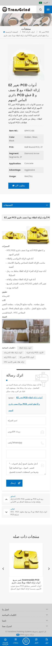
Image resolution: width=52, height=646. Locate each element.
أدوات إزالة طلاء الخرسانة (13, 352)
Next (49, 568)
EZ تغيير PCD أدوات (27, 357)
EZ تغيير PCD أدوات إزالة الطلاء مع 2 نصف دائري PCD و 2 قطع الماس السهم (25, 404)
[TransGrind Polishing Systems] (23, 9)
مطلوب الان (20, 185)
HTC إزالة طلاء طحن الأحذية (14, 362)
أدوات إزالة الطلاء (25, 348)
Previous (3, 568)
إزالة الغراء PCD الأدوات (34, 352)
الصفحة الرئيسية (11, 32)
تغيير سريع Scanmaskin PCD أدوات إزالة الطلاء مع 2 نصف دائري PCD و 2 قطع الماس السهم (26, 581)
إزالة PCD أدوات (9, 357)
